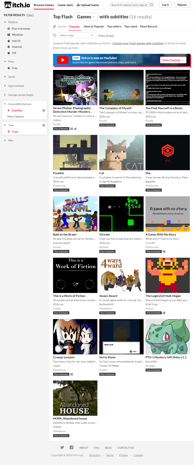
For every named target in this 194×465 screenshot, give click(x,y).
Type (11, 125)
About (83, 447)
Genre (11, 76)
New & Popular (94, 26)
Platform (13, 22)
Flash (15, 131)
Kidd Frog (151, 304)
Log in (165, 4)
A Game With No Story (161, 234)
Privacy (123, 455)
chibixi (57, 120)
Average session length (20, 94)
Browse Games (44, 5)
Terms (109, 455)
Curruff (150, 242)
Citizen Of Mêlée (109, 365)
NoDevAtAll (106, 304)
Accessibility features (19, 104)
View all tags (106, 35)
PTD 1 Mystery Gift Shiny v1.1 (166, 357)
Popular (74, 26)
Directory (95, 455)
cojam (56, 365)
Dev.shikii (151, 361)
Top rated (130, 26)
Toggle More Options (24, 117)
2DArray (104, 116)
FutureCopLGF (61, 242)
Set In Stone (107, 357)
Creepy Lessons (63, 357)
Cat (101, 173)
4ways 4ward (108, 295)
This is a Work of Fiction (69, 295)
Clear (30, 14)
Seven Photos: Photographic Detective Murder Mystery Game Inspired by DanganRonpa (74, 111)
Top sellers (114, 26)
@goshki (150, 181)
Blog (108, 447)
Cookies (138, 455)
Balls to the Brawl (64, 234)
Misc (10, 140)
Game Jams (65, 5)
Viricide (104, 234)
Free (14, 68)
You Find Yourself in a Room (164, 108)
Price (11, 61)
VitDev (57, 426)
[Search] (151, 5)
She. (148, 173)
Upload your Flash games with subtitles (137, 43)
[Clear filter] (43, 110)
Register (182, 4)
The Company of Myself (115, 108)
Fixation (58, 173)
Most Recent (148, 26)
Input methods (16, 85)
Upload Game (90, 5)
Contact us (125, 447)
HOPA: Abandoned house (70, 418)
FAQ (96, 447)
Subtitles (17, 110)
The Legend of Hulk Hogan (163, 295)
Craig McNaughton (110, 181)
